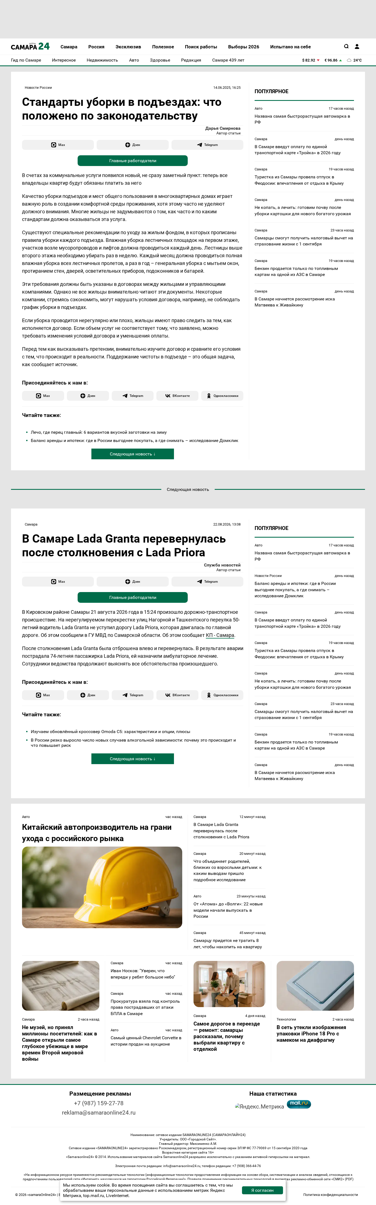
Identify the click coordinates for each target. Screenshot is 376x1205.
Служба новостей (222, 565)
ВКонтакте (181, 396)
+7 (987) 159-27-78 (99, 1103)
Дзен (136, 145)
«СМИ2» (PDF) (342, 1179)
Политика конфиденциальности (330, 1195)
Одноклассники (226, 396)
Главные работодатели (132, 160)
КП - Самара (220, 635)
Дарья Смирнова (223, 128)
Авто (258, 108)
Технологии (286, 1019)
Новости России (38, 87)
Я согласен (262, 1190)
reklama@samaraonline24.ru (99, 1112)
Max (61, 145)
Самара (261, 139)
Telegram (211, 145)
